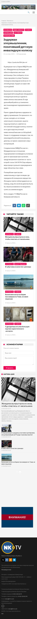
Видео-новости (18, 30)
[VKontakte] (6, 559)
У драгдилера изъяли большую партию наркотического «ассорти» (17, 329)
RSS (2, 613)
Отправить (9, 368)
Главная (3, 20)
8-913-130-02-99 (17, 594)
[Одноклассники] (10, 559)
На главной (18, 32)
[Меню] (34, 12)
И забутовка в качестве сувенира (18, 267)
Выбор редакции (20, 264)
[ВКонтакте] (14, 205)
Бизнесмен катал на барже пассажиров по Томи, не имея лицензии (16, 297)
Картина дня (8, 32)
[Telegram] (19, 205)
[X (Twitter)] (3, 559)
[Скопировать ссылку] (28, 205)
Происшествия (9, 35)
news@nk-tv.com (9, 599)
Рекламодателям (6, 569)
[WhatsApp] (23, 205)
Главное (28, 30)
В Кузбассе (10, 20)
